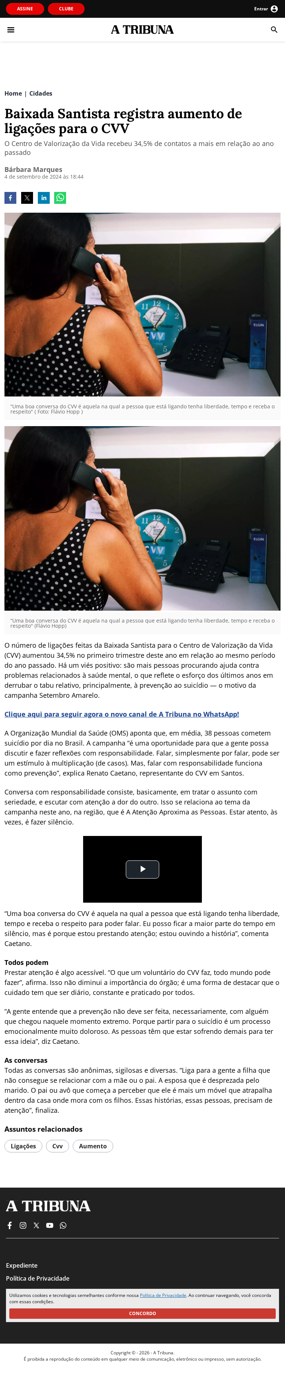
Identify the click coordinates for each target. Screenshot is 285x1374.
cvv (57, 1146)
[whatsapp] (60, 198)
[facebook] (10, 198)
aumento (93, 1146)
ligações (23, 1146)
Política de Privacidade (163, 1295)
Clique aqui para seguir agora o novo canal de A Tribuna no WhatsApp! (121, 714)
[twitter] (27, 198)
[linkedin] (44, 198)
